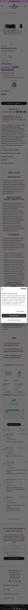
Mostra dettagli (20, 311)
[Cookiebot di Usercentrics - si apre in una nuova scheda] (20, 289)
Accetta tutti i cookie (14, 315)
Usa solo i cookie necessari (14, 320)
